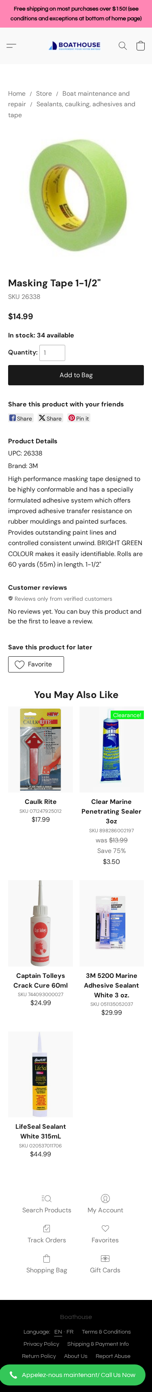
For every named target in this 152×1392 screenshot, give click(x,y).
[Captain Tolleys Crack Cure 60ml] (40, 923)
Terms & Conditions (106, 1332)
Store (44, 93)
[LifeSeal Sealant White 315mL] (40, 1074)
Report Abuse (113, 1356)
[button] (76, 1375)
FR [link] (70, 1332)
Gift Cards (105, 1270)
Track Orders (47, 1240)
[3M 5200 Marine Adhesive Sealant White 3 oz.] (111, 923)
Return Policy (39, 1356)
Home (17, 93)
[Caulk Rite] (40, 750)
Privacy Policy (41, 1344)
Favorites (105, 1240)
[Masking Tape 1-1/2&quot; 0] (76, 196)
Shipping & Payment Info (98, 1344)
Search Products (46, 1210)
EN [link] (58, 1332)
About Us (76, 1356)
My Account (105, 1210)
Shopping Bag (46, 1270)
